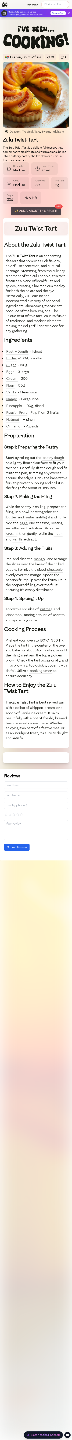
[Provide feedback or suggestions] (67, 1435)
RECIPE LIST (33, 4)
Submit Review (17, 847)
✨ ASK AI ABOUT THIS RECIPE (36, 211)
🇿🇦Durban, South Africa (23, 57)
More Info (30, 197)
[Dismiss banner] (69, 13)
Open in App (58, 13)
